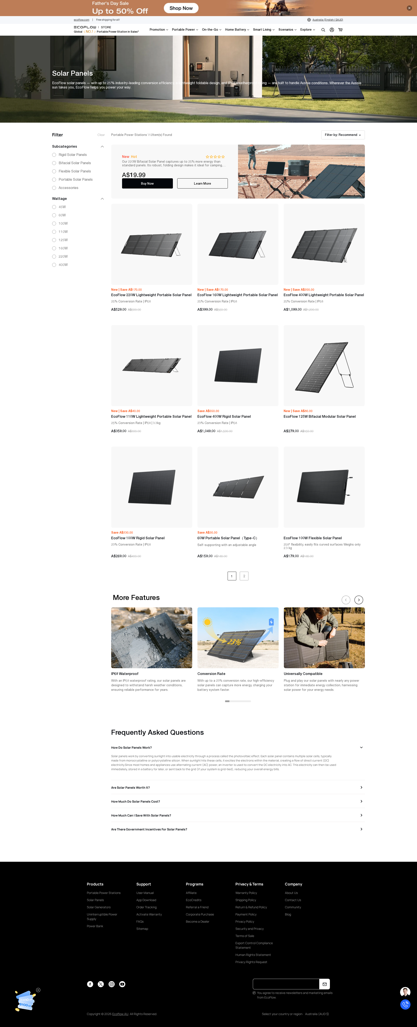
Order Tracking (146, 907)
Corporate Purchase (200, 914)
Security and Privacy (249, 929)
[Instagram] (111, 984)
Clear (101, 135)
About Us (291, 893)
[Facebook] (90, 984)
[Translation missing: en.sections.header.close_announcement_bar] (409, 8)
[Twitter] (101, 984)
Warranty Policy (246, 893)
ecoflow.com (81, 20)
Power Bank (95, 926)
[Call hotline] (405, 1004)
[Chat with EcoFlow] (405, 992)
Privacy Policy (244, 921)
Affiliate (191, 893)
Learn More (202, 183)
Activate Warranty (149, 914)
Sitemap (142, 929)
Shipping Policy (245, 900)
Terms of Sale (244, 936)
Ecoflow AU (120, 1014)
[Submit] (324, 984)
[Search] (323, 29)
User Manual (145, 893)
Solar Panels (95, 900)
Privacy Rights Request (251, 962)
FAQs (140, 921)
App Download (146, 900)
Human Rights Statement (253, 955)
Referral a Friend (197, 907)
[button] (215, 157)
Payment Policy (245, 914)
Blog (288, 914)
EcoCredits (193, 900)
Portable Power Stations (104, 893)
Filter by (341, 135)
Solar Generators (99, 907)
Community (293, 907)
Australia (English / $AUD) (328, 20)
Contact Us (293, 900)
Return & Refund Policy (251, 907)
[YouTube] (122, 984)
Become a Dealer (197, 921)
